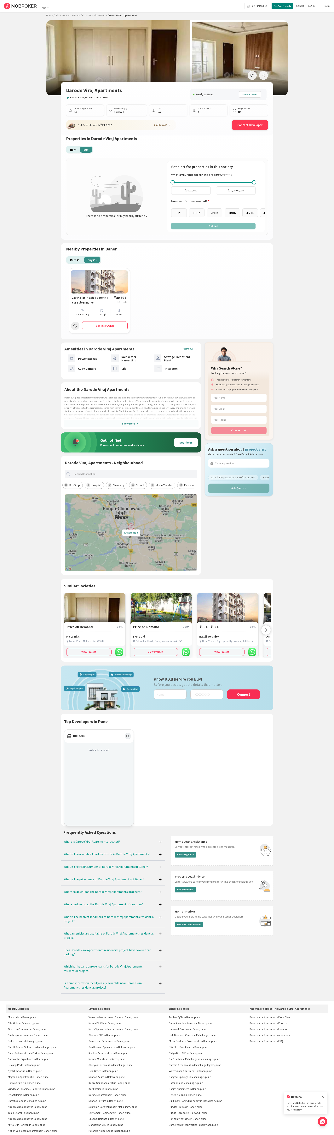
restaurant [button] (190, 485)
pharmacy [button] (118, 485)
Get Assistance (185, 889)
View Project (88, 652)
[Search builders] (128, 736)
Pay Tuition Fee (259, 6)
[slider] (172, 182)
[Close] (322, 1097)
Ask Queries (238, 488)
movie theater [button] (164, 485)
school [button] (140, 485)
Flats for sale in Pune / (69, 15)
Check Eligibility (185, 854)
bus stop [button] (74, 485)
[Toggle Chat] (322, 1121)
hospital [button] (96, 485)
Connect (236, 430)
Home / (50, 15)
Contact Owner (105, 325)
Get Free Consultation (189, 924)
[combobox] (134, 474)
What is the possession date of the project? (233, 477)
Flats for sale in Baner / (95, 15)
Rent (43, 8)
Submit (213, 226)
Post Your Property (282, 5)
